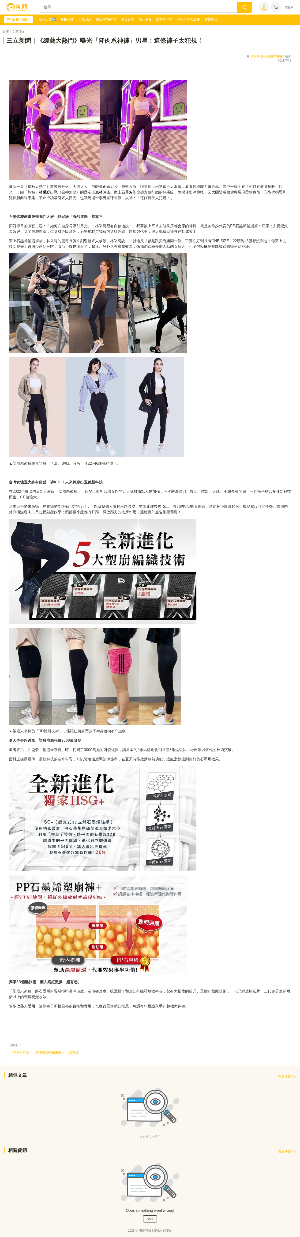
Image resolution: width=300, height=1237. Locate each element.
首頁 (6, 31)
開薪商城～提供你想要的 (267, 56)
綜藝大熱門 (37, 187)
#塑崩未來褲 (20, 1052)
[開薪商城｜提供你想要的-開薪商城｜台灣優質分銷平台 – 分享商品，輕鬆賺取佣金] (17, 7)
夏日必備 (127, 19)
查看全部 (285, 1076)
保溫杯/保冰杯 (106, 19)
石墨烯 (127, 192)
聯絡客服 (211, 19)
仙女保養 (145, 19)
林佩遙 (104, 192)
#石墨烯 (73, 1052)
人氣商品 (84, 19)
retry (150, 1218)
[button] (264, 7)
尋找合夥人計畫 (188, 19)
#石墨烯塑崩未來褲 (48, 1052)
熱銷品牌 (67, 19)
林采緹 (44, 192)
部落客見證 (164, 19)
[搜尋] (244, 7)
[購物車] (275, 7)
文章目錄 (18, 31)
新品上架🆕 (47, 19)
